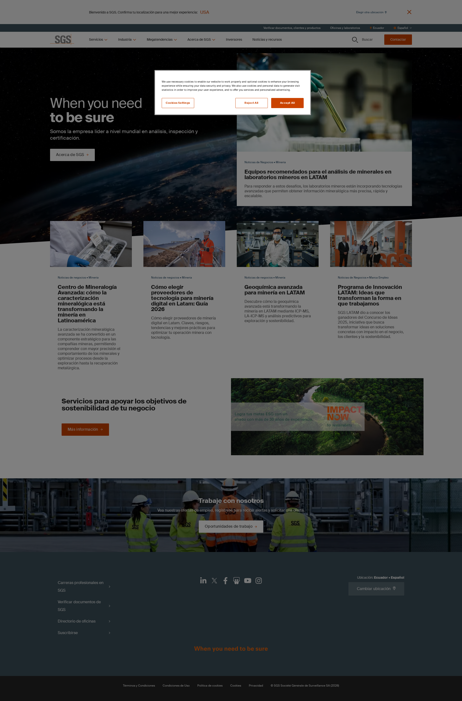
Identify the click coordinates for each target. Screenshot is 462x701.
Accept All (287, 103)
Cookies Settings (178, 103)
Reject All (251, 103)
